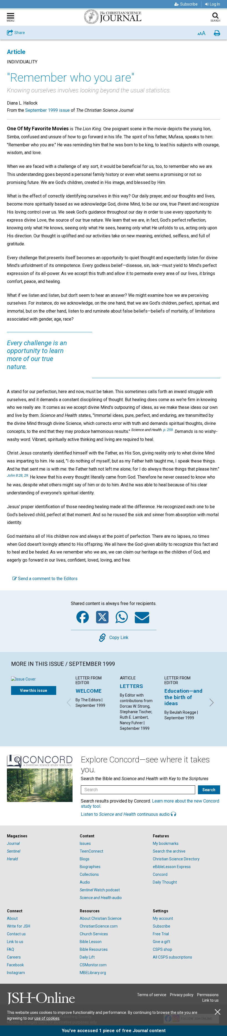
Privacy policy (182, 995)
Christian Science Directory (176, 859)
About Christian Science (101, 918)
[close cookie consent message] (217, 1012)
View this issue (33, 690)
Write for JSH (18, 926)
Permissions (208, 995)
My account (163, 918)
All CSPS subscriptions (172, 957)
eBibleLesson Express (172, 866)
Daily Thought (165, 882)
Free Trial (161, 934)
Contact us (16, 934)
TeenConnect (91, 851)
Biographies (90, 866)
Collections (89, 874)
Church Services (94, 934)
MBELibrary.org (93, 972)
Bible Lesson (91, 941)
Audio (85, 882)
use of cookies (47, 1018)
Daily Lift (87, 957)
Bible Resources (94, 949)
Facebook (15, 965)
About (12, 918)
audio (101, 897)
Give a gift (161, 941)
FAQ (10, 949)
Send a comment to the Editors (47, 578)
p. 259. (168, 429)
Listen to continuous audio (126, 814)
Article (16, 51)
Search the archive (169, 851)
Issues (85, 843)
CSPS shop (162, 949)
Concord (160, 874)
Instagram (16, 972)
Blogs (84, 859)
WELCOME (89, 691)
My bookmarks (166, 843)
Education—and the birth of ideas (183, 697)
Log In (215, 4)
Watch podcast (100, 890)
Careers (14, 957)
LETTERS (131, 686)
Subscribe (189, 4)
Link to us (15, 941)
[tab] (40, 836)
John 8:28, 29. (18, 475)
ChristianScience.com (99, 926)
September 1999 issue (47, 110)
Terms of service (151, 995)
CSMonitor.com (93, 965)
